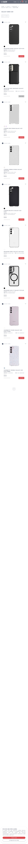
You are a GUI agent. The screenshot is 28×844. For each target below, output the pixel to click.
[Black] (4, 46)
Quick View (6, 22)
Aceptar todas (14, 837)
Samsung (14, 6)
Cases (8, 6)
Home (2, 6)
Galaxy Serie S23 (6, 7)
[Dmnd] (4, 368)
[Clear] (4, 126)
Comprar (21, 56)
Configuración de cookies (14, 840)
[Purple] (6, 126)
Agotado (21, 96)
